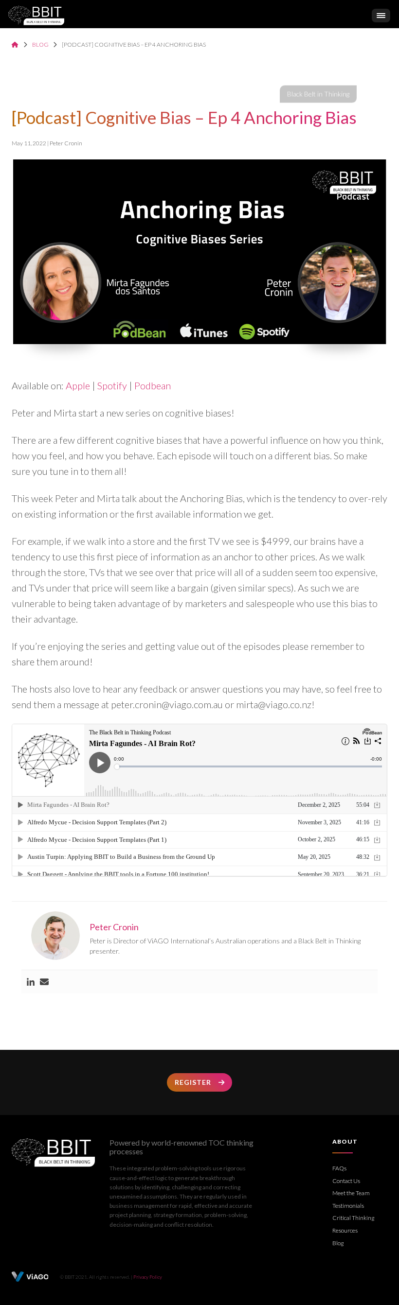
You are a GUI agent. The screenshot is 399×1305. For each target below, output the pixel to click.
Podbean (152, 385)
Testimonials (348, 1205)
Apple (78, 385)
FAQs (339, 1168)
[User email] (44, 981)
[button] (381, 15)
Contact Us (346, 1180)
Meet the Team (351, 1193)
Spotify (112, 385)
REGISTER (193, 1082)
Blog (40, 44)
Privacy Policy (147, 1277)
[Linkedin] (30, 981)
